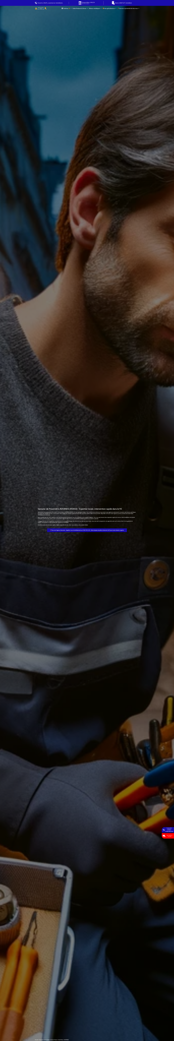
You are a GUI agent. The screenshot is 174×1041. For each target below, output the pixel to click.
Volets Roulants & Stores (79, 8)
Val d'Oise (60, 1039)
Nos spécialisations (109, 8)
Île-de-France (54, 1039)
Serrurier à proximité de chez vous (128, 8)
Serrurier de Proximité (44, 1039)
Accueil (36, 1039)
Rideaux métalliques (94, 8)
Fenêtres (65, 8)
